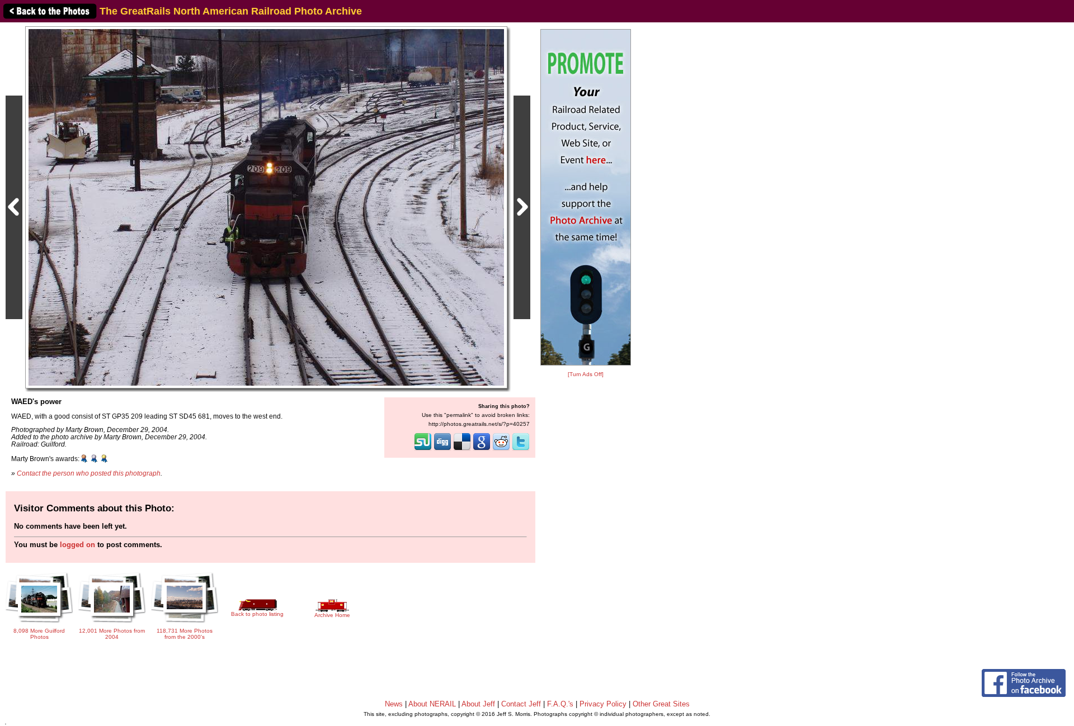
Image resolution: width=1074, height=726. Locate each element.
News (394, 704)
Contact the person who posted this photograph (89, 473)
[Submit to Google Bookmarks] (482, 449)
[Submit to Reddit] (501, 449)
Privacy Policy (603, 704)
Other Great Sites (661, 704)
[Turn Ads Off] (586, 374)
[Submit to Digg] (442, 449)
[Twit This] (521, 449)
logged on (77, 544)
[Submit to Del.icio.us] (462, 449)
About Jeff (478, 704)
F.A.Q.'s (560, 704)
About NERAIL (432, 704)
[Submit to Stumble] (423, 449)
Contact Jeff (521, 704)
